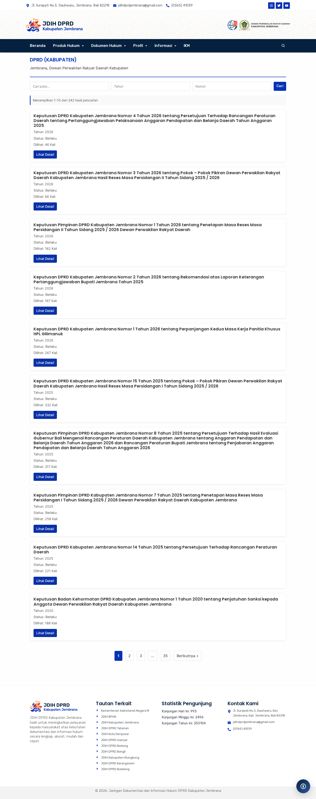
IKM (187, 45)
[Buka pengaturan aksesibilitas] (303, 786)
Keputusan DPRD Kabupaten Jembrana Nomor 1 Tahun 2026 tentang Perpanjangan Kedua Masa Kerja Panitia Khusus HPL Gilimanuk (157, 331)
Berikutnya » (187, 655)
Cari (279, 86)
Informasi (163, 45)
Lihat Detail (45, 154)
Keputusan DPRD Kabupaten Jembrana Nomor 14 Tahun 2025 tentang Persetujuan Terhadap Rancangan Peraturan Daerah (155, 549)
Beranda (38, 45)
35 (165, 655)
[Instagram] (271, 5)
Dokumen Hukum (106, 45)
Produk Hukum (66, 45)
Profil (138, 45)
